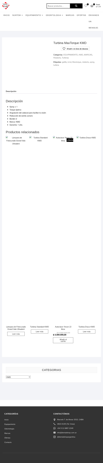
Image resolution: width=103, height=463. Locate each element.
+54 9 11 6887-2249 (65, 428)
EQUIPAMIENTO (33, 15)
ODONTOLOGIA (53, 15)
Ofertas (7, 438)
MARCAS (88, 54)
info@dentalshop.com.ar (67, 433)
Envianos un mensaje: (94, 21)
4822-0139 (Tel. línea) (66, 424)
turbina (56, 65)
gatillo (64, 62)
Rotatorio (57, 57)
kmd (69, 62)
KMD (81, 54)
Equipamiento (9, 424)
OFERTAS (81, 15)
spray (92, 62)
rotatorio (85, 62)
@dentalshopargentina (66, 437)
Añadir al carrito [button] (63, 340)
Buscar (76, 5)
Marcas (70, 15)
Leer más (16, 334)
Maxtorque (76, 62)
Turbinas (65, 57)
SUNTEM (16, 15)
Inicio (6, 15)
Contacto (8, 442)
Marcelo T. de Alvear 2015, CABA (70, 420)
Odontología (9, 429)
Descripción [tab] (11, 91)
